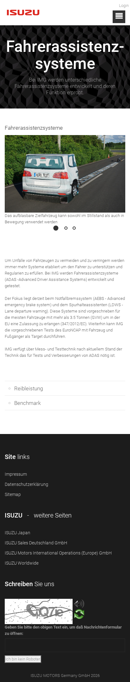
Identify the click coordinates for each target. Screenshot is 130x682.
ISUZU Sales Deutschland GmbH (36, 542)
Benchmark (27, 403)
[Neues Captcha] (79, 615)
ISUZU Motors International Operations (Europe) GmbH (58, 552)
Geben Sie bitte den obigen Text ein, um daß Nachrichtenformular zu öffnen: (63, 630)
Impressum (16, 474)
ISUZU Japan (17, 532)
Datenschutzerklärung (26, 484)
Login (124, 5)
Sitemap (13, 494)
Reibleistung (28, 388)
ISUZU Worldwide (21, 563)
